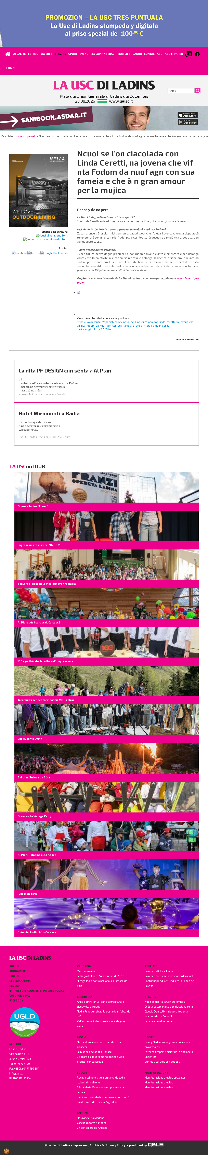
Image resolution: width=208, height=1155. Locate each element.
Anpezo (82, 1113)
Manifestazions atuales (159, 1082)
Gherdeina (84, 996)
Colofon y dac (19, 995)
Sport (149, 1037)
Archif (14, 966)
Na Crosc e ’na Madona (90, 1118)
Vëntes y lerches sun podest (162, 1061)
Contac (14, 976)
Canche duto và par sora (91, 1122)
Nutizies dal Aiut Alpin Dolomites (165, 1001)
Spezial (30, 136)
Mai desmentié (86, 971)
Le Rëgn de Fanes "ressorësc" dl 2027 (100, 976)
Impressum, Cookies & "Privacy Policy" (37, 990)
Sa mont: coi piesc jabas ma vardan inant (169, 976)
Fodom (82, 1072)
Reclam (14, 985)
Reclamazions (20, 981)
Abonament (18, 971)
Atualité (151, 966)
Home (18, 136)
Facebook (16, 1000)
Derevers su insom (186, 339)
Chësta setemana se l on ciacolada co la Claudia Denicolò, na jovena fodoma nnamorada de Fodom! (169, 1011)
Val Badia (84, 966)
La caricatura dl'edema (158, 1021)
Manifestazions (156, 1072)
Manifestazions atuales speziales (165, 1077)
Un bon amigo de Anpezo (92, 1127)
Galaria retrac (58, 222)
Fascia (81, 1037)
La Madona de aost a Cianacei (94, 1051)
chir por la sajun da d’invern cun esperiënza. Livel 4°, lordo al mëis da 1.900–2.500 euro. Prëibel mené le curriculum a (45, 433)
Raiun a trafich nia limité (159, 971)
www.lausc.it (121, 100)
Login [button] (10, 68)
